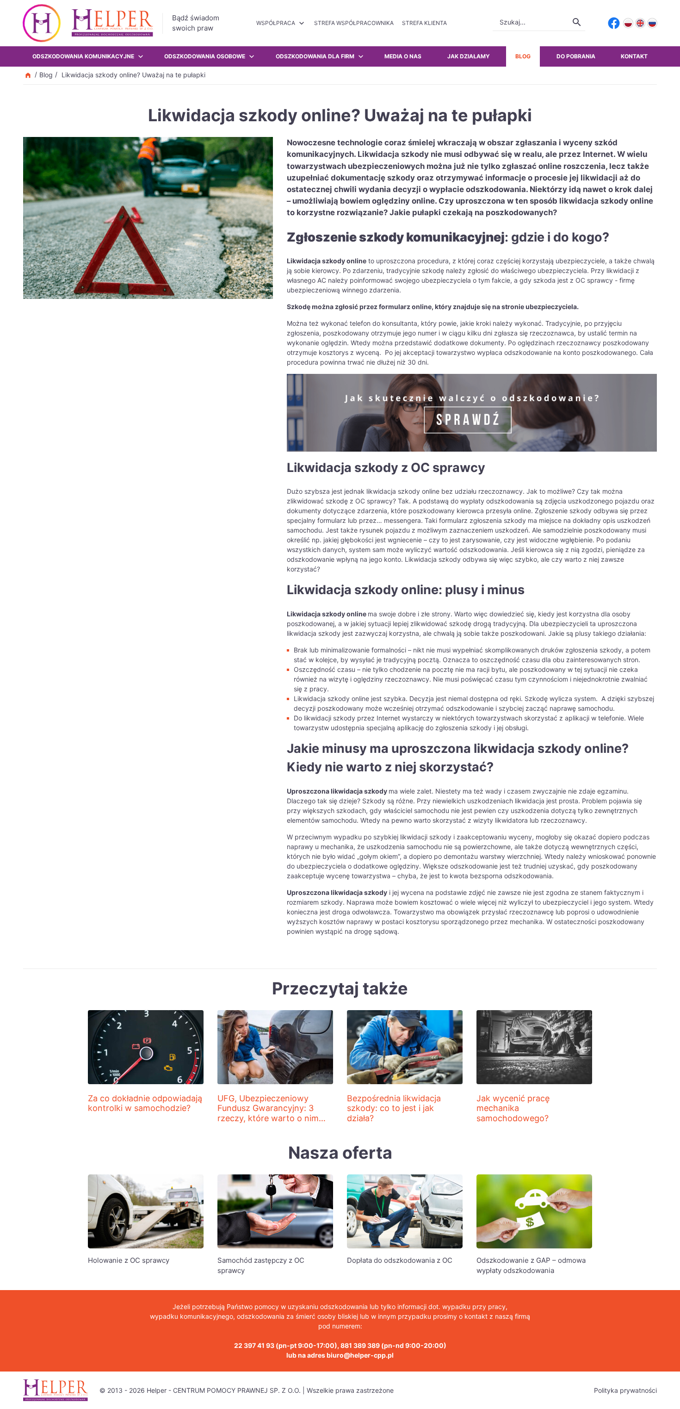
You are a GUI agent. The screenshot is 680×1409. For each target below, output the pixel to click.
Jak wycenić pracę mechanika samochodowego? (513, 1108)
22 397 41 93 (254, 1345)
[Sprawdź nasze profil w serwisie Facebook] (614, 23)
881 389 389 (360, 1345)
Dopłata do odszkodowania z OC (399, 1260)
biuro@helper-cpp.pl (360, 1355)
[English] (640, 23)
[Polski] (628, 23)
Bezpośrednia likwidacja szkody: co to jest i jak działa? (394, 1108)
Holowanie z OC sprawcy (128, 1260)
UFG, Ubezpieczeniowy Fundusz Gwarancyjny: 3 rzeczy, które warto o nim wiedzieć (268, 1113)
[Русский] (652, 23)
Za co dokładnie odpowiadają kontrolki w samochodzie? (145, 1103)
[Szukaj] (577, 22)
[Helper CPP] (112, 23)
